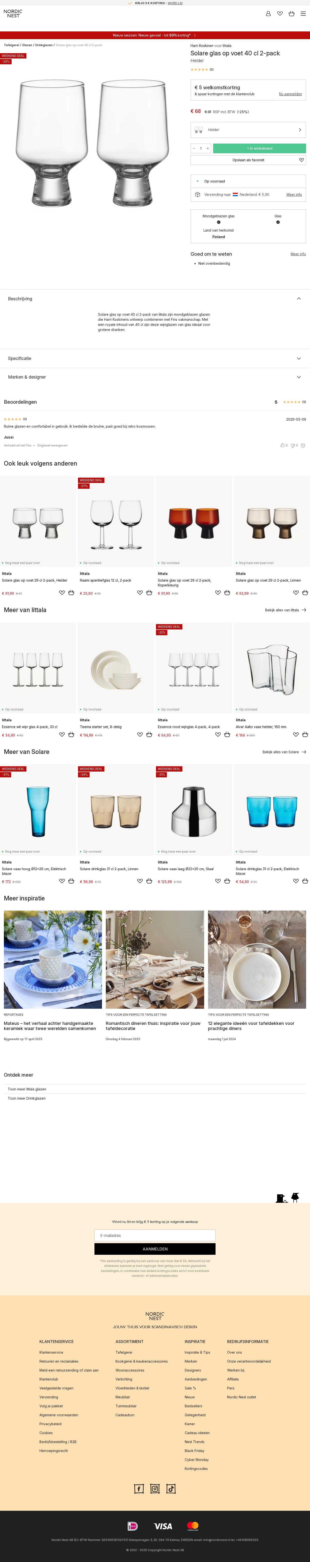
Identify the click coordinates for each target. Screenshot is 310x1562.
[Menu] (303, 13)
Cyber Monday (197, 1460)
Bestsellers (193, 1406)
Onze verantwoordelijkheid (249, 1361)
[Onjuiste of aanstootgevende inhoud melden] (303, 445)
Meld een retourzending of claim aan (69, 1370)
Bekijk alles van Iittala (282, 610)
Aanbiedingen (196, 1379)
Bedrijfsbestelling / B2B (58, 1442)
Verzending (48, 1397)
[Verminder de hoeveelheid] (194, 148)
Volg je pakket (51, 1406)
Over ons (234, 1352)
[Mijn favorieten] (280, 13)
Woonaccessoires (130, 1370)
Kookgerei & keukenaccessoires (142, 1361)
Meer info (294, 194)
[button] (202, 69)
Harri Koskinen (202, 46)
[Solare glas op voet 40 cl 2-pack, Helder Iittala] (92, 143)
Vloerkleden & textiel (132, 1388)
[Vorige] (9, 144)
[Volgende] (176, 144)
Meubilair (123, 1397)
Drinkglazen (44, 45)
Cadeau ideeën (197, 1433)
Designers (193, 1370)
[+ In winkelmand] (71, 592)
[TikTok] (171, 1488)
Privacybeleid (50, 1424)
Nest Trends (194, 1442)
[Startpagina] (13, 13)
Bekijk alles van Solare (281, 752)
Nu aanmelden (290, 94)
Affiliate (233, 1379)
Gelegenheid (195, 1415)
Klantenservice (51, 1352)
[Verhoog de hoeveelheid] (207, 148)
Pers (230, 1388)
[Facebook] (139, 1488)
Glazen (27, 45)
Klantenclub (48, 1379)
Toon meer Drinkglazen (27, 1098)
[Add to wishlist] (62, 593)
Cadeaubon (125, 1415)
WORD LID (175, 3)
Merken (191, 1361)
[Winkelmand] (291, 13)
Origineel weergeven (52, 445)
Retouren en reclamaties (58, 1361)
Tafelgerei (11, 45)
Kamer (190, 1424)
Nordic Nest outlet (241, 1397)
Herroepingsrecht (53, 1451)
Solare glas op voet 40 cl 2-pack (79, 45)
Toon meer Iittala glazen (27, 1089)
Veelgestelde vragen (56, 1388)
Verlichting (124, 1379)
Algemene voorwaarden (58, 1415)
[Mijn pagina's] (268, 13)
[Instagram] (155, 1488)
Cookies (46, 1433)
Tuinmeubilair (126, 1406)
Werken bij (235, 1370)
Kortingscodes (196, 1469)
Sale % (190, 1388)
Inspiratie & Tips (197, 1352)
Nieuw (190, 1397)
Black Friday (194, 1451)
